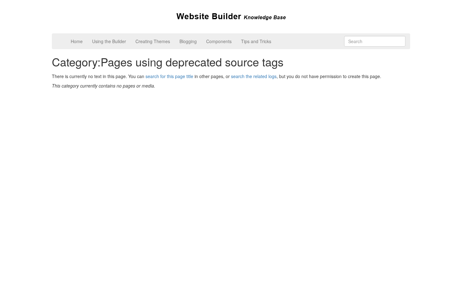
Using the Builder (109, 41)
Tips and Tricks (256, 41)
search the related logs (254, 76)
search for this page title (169, 76)
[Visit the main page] (231, 16)
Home (77, 41)
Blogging (188, 41)
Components (219, 41)
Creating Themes (152, 41)
